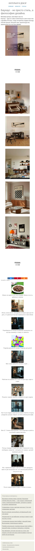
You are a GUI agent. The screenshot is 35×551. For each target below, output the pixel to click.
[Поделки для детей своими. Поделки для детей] (17, 346)
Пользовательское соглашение (13, 544)
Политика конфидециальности (8, 546)
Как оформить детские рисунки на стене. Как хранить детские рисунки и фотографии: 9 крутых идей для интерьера (17, 532)
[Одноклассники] (24, 278)
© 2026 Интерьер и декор (7, 542)
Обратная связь (5, 549)
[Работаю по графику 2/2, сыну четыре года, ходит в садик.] (17, 377)
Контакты (4, 544)
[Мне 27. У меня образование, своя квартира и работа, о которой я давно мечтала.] (17, 428)
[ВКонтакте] (10, 278)
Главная (10, 6)
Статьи (24, 6)
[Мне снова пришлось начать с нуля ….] (17, 362)
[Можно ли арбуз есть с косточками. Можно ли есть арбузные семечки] (17, 293)
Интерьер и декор (17, 3)
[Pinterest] (17, 278)
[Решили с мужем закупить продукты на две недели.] (17, 395)
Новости (17, 6)
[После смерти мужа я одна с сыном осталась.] (17, 485)
